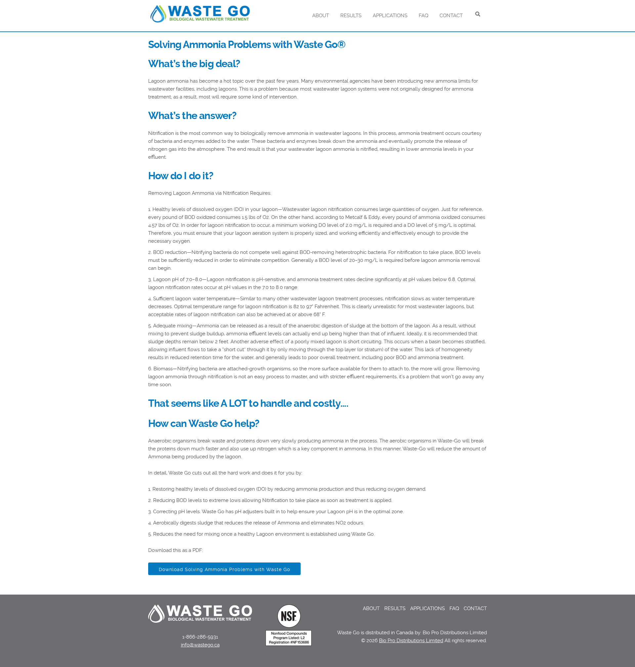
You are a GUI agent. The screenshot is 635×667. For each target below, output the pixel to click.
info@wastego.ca (200, 645)
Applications (390, 16)
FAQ (423, 16)
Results (350, 16)
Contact (451, 16)
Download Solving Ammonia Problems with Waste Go (224, 569)
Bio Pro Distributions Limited (411, 641)
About (320, 16)
